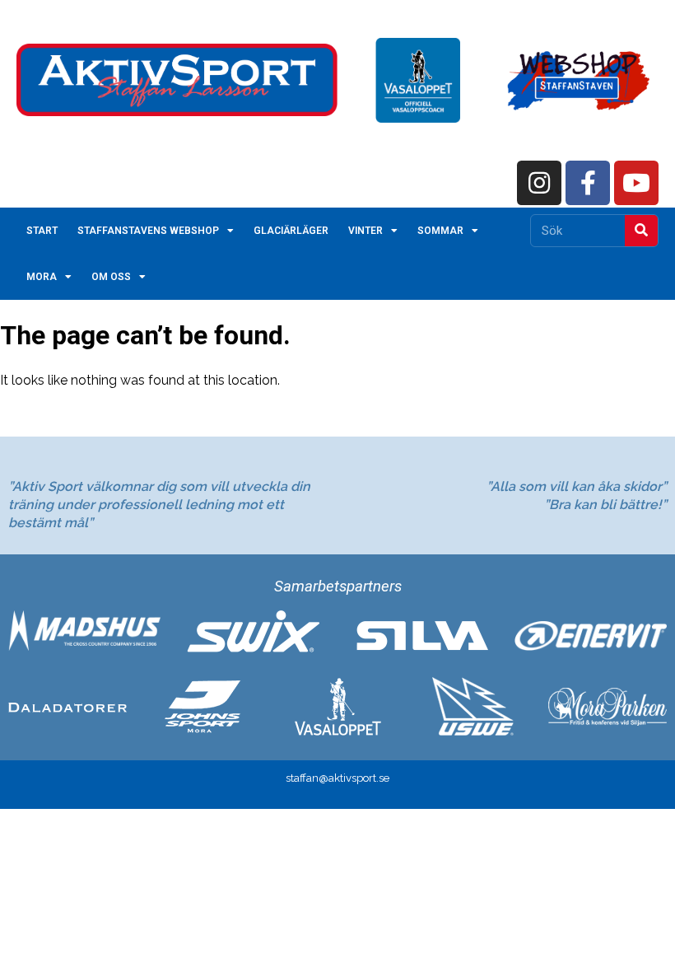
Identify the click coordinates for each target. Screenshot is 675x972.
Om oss (111, 277)
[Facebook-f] (588, 183)
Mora (41, 277)
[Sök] (641, 230)
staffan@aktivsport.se (337, 777)
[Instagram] (539, 183)
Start (42, 230)
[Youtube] (636, 183)
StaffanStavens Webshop (148, 230)
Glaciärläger (291, 230)
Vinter (365, 230)
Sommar (440, 230)
